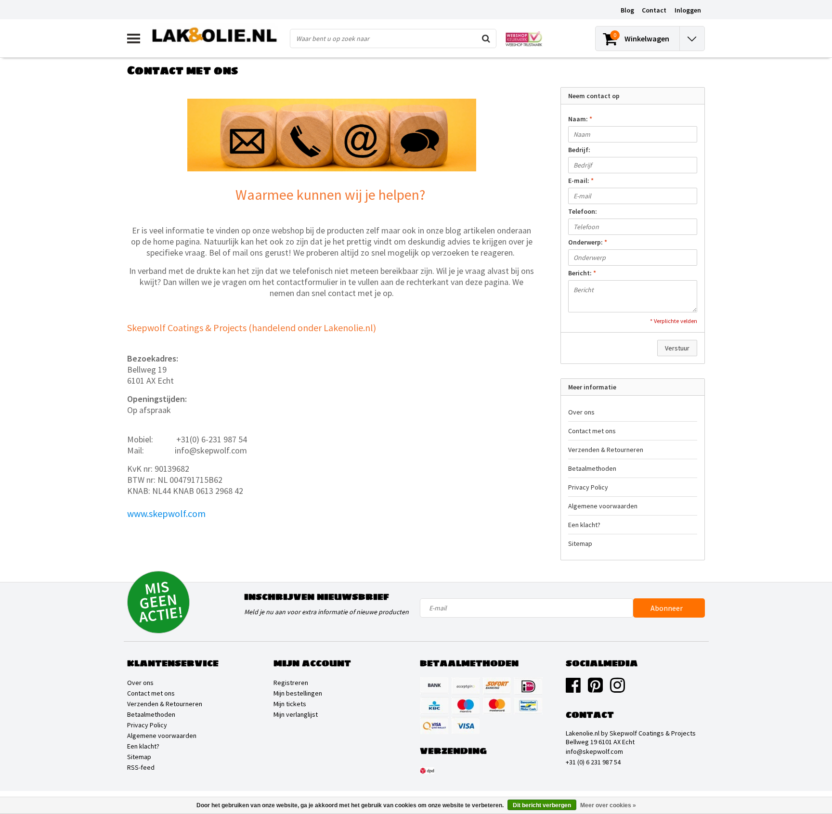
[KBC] (434, 705)
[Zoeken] (486, 38)
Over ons (581, 412)
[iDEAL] (528, 686)
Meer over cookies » (608, 805)
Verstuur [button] (677, 348)
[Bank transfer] (434, 686)
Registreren (290, 682)
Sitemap (580, 543)
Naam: (580, 119)
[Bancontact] (528, 705)
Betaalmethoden (592, 468)
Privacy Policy (588, 487)
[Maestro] (465, 705)
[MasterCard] (496, 705)
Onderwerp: (587, 242)
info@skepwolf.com (594, 751)
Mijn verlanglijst (295, 714)
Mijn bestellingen (297, 693)
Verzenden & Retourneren (605, 449)
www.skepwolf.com (166, 513)
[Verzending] (427, 770)
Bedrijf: (579, 149)
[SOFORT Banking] (496, 686)
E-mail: (581, 180)
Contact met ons (592, 430)
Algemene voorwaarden (602, 506)
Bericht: (582, 273)
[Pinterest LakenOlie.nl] (595, 689)
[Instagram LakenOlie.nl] (617, 689)
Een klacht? (584, 524)
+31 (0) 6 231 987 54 (593, 762)
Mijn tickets (289, 703)
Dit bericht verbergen (542, 805)
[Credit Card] (465, 686)
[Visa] (465, 725)
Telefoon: (582, 211)
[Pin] (434, 725)
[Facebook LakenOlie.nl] (573, 689)
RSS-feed (141, 767)
